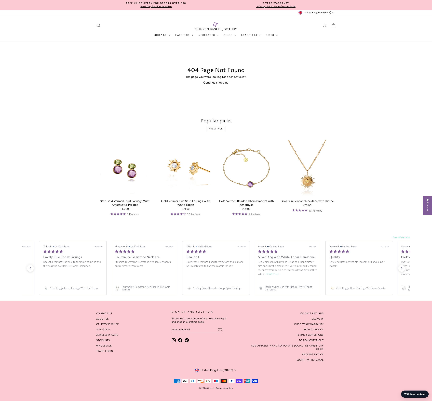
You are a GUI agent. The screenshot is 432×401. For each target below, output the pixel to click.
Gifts (270, 35)
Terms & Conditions (310, 334)
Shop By (161, 35)
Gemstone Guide (107, 324)
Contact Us (104, 313)
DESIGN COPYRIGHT (311, 340)
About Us (102, 318)
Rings (229, 35)
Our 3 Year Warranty (309, 324)
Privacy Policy (314, 329)
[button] (30, 268)
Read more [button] (273, 274)
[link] (72, 288)
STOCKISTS (103, 340)
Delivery (317, 318)
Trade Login (104, 351)
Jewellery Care (107, 334)
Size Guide (103, 329)
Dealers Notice (313, 354)
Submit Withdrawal (310, 359)
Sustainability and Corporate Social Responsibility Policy (287, 347)
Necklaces (207, 35)
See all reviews (401, 237)
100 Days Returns (312, 313)
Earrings (183, 35)
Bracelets (249, 35)
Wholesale (104, 345)
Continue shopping (215, 82)
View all (216, 129)
